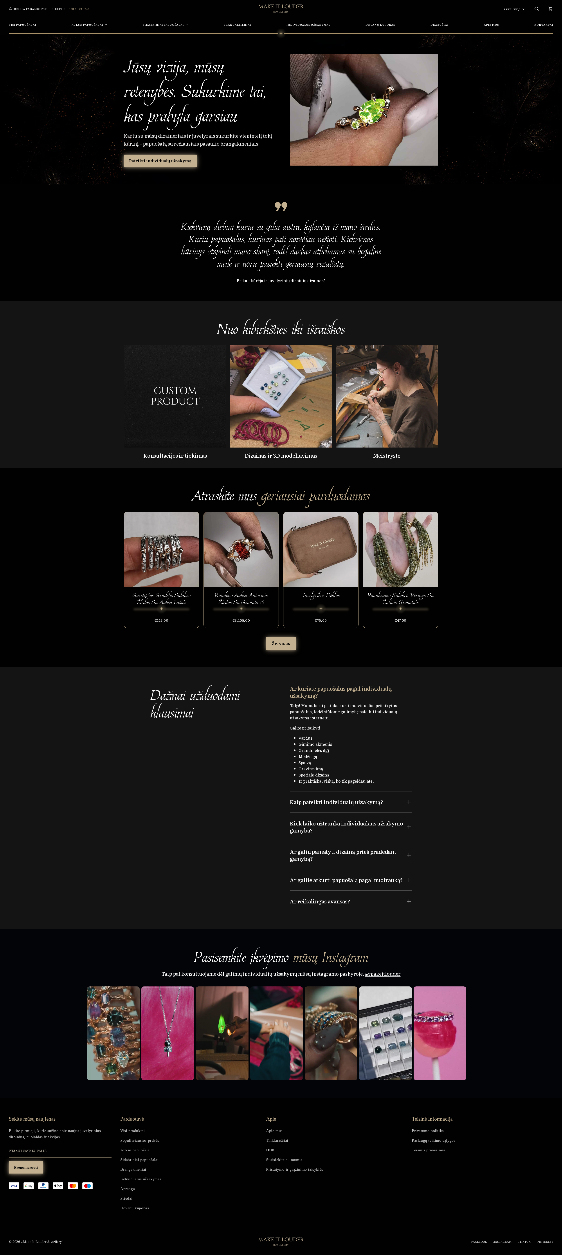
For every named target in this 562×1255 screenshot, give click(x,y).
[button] (550, 8)
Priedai (126, 1198)
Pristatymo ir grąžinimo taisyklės (294, 1169)
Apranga (127, 1188)
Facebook (479, 1241)
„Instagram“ (503, 1241)
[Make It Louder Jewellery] (281, 8)
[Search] (536, 8)
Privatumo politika (428, 1131)
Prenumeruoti (26, 1167)
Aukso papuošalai (135, 1150)
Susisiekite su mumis (284, 1159)
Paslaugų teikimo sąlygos (433, 1140)
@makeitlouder (383, 973)
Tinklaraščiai (277, 1140)
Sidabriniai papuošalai (139, 1159)
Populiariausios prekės (139, 1140)
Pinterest (545, 1241)
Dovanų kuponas (134, 1208)
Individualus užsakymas (140, 1179)
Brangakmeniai (133, 1169)
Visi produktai (132, 1131)
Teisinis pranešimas (428, 1150)
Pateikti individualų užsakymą (160, 161)
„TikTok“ (525, 1241)
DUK (270, 1150)
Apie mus (274, 1131)
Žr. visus (281, 643)
